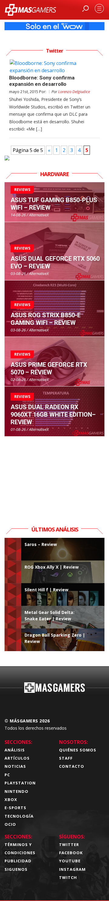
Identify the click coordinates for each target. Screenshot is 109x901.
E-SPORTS (15, 807)
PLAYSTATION (20, 783)
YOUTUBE (70, 861)
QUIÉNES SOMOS (77, 750)
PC (7, 774)
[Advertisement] (54, 474)
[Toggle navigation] (99, 8)
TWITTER (69, 844)
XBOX (11, 799)
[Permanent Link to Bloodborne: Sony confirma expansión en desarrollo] (54, 67)
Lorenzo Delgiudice (74, 91)
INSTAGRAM (72, 869)
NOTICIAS (15, 766)
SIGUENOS (16, 869)
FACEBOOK (71, 852)
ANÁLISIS (15, 750)
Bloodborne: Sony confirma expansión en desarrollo (41, 81)
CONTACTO (71, 766)
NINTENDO (16, 791)
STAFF (66, 758)
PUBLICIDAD (18, 861)
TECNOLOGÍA (19, 816)
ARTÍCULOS (17, 758)
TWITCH (68, 877)
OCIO (10, 824)
